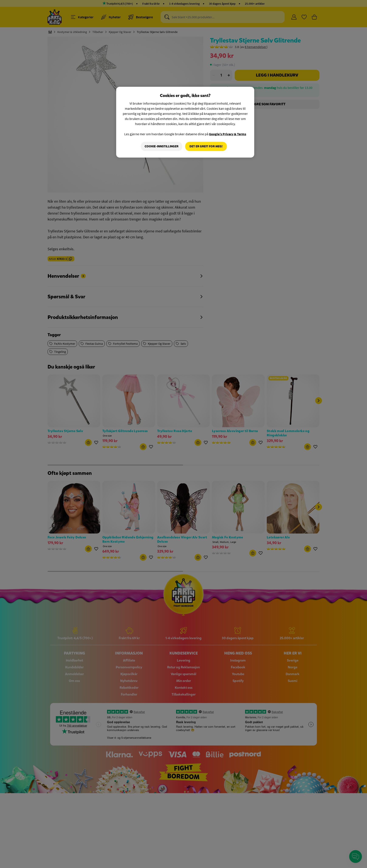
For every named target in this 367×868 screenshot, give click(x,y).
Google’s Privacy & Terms (227, 134)
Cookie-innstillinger (161, 146)
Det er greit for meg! (206, 146)
